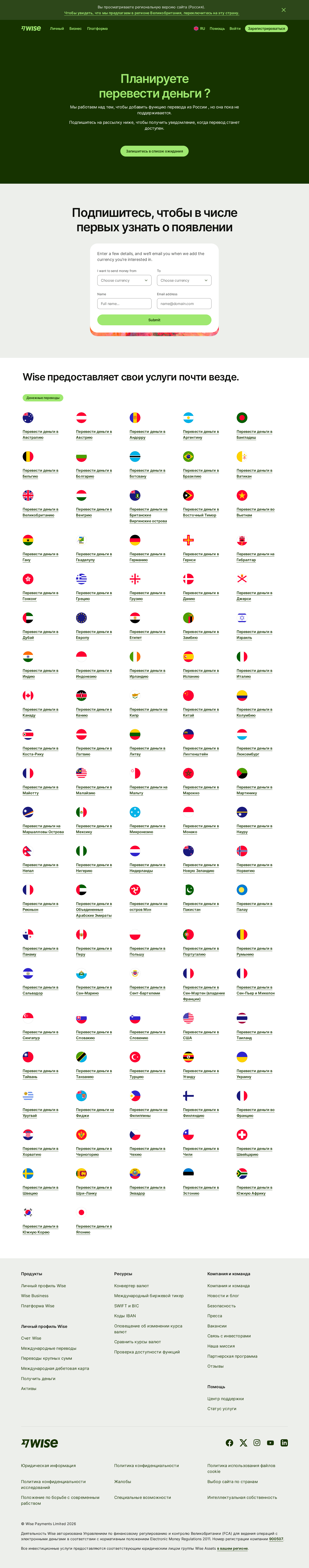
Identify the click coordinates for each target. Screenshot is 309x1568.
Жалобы (122, 1481)
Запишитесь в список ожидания (154, 151)
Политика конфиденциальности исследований (53, 1484)
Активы (28, 1388)
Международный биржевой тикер (149, 1295)
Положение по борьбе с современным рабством (60, 1500)
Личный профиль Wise (43, 1285)
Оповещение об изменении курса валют (148, 1329)
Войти (235, 28)
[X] (243, 1443)
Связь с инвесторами (229, 1336)
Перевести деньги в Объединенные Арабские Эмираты (94, 909)
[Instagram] (257, 1443)
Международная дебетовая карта (55, 1368)
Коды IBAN (125, 1315)
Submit (154, 320)
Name (101, 294)
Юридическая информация (48, 1465)
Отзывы (215, 1366)
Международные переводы (48, 1348)
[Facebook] (229, 1443)
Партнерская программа (232, 1356)
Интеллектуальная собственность (242, 1497)
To (159, 271)
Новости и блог (223, 1295)
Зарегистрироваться (266, 28)
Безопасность (221, 1305)
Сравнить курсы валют (137, 1341)
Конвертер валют (131, 1285)
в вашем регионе (232, 1548)
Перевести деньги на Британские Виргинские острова (149, 515)
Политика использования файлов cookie (241, 1468)
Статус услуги (221, 1408)
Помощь (217, 28)
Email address (167, 294)
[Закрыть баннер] (283, 10)
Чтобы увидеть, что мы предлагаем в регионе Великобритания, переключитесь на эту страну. (151, 13)
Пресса (214, 1315)
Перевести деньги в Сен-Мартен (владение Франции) (204, 993)
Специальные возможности (142, 1497)
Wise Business (34, 1295)
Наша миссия (221, 1346)
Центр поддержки (225, 1398)
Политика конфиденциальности (146, 1465)
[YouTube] (270, 1443)
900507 (276, 1539)
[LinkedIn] (284, 1443)
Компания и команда (228, 1285)
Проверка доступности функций (147, 1352)
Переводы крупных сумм (46, 1358)
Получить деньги (38, 1378)
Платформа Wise (38, 1305)
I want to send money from (116, 271)
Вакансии (217, 1326)
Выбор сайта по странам (232, 1481)
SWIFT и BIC (126, 1305)
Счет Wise (31, 1338)
